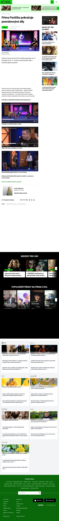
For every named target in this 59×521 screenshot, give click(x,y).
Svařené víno (52, 484)
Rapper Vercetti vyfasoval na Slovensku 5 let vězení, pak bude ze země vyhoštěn (44, 428)
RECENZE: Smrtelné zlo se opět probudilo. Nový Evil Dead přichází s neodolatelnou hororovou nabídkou (36, 274)
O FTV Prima (5, 499)
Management (19, 499)
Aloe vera (19, 486)
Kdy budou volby (8, 484)
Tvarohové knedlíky (50, 486)
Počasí (51, 481)
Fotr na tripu (21, 304)
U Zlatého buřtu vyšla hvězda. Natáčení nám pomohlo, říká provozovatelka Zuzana (43, 361)
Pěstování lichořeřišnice (28, 486)
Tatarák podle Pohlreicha (10, 486)
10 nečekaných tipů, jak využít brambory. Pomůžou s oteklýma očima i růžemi (14, 461)
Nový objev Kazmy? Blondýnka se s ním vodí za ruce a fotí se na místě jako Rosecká (43, 434)
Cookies (5, 510)
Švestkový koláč (34, 488)
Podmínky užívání (6, 508)
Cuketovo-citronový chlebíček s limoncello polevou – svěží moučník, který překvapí (43, 387)
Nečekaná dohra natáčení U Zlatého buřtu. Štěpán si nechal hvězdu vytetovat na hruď (43, 368)
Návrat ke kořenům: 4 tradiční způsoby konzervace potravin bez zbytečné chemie (42, 401)
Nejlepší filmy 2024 (18, 481)
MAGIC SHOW (35, 304)
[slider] (20, 119)
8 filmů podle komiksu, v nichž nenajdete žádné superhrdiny (13, 428)
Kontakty (18, 506)
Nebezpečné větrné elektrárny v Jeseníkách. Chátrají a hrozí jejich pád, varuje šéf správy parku (14, 361)
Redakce (18, 512)
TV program (35, 481)
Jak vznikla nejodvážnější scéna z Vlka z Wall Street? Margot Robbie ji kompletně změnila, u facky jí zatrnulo (14, 434)
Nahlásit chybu (6, 516)
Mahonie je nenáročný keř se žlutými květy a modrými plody (14, 454)
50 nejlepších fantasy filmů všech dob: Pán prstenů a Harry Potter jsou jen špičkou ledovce (49, 58)
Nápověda (18, 510)
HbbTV (4, 506)
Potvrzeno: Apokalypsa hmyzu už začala (11, 387)
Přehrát (7, 302)
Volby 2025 (45, 484)
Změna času (42, 481)
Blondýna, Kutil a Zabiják (49, 304)
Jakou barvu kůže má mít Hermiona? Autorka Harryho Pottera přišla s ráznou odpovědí (13, 274)
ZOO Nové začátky (17, 484)
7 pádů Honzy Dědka (36, 484)
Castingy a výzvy (19, 503)
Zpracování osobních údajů (21, 508)
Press (17, 501)
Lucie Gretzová (12, 28)
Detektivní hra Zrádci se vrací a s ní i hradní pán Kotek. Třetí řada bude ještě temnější (43, 354)
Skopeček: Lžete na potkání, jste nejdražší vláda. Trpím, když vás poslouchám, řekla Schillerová (15, 368)
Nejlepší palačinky (25, 488)
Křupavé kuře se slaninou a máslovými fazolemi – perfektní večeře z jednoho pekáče (42, 394)
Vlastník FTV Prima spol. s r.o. (8, 513)
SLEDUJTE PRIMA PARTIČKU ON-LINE (11, 181)
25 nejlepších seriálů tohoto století (10, 420)
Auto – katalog (26, 484)
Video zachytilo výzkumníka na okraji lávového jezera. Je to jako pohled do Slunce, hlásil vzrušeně (14, 401)
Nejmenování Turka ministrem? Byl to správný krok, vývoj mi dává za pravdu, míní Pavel (14, 354)
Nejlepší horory (27, 481)
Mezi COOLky (7, 304)
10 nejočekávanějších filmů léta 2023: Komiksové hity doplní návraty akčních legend (49, 89)
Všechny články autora (20, 193)
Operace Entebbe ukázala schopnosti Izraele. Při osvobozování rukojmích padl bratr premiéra (13, 394)
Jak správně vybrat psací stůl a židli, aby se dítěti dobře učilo (15, 468)
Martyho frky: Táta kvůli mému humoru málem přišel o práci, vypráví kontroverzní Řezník (43, 421)
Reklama (5, 503)
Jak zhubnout (9, 481)
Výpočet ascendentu (40, 486)
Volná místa (5, 501)
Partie (47, 481)
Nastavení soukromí (20, 516)
